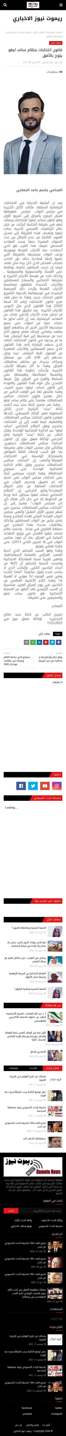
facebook (27, 1408)
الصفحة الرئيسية (54, 32)
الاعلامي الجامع (38, 1051)
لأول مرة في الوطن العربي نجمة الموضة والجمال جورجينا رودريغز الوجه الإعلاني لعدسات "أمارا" (25, 1036)
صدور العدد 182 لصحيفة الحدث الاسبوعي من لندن (25, 1276)
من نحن (18, 1425)
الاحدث (33, 1068)
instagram (56, 1414)
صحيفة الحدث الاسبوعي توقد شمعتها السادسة (27, 1109)
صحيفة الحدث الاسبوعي (50, 1226)
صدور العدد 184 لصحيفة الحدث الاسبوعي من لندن (25, 1125)
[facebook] (21, 786)
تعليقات (13, 1068)
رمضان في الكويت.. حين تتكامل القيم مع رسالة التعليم (25, 960)
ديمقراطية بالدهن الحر (34, 1138)
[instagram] (57, 786)
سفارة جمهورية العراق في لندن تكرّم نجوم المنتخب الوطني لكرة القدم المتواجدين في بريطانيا (27, 1293)
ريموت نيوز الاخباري (37, 18)
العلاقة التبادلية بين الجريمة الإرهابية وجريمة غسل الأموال (27, 975)
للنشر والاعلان (32, 1425)
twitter (58, 1408)
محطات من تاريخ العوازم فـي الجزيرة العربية (28, 1078)
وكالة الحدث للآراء (23, 1220)
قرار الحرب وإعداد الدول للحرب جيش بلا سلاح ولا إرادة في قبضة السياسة (26, 944)
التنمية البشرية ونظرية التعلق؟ (30, 989)
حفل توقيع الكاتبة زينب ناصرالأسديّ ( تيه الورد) (25, 1094)
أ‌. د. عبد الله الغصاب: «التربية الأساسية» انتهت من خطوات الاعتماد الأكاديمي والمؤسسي (26, 1017)
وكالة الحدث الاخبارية (52, 1220)
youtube (27, 1414)
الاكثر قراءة (52, 1068)
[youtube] (45, 786)
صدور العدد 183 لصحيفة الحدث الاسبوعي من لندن (25, 1260)
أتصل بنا (46, 1425)
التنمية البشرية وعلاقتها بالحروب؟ (29, 928)
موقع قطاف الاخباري (21, 1226)
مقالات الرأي (39, 32)
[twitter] (33, 786)
